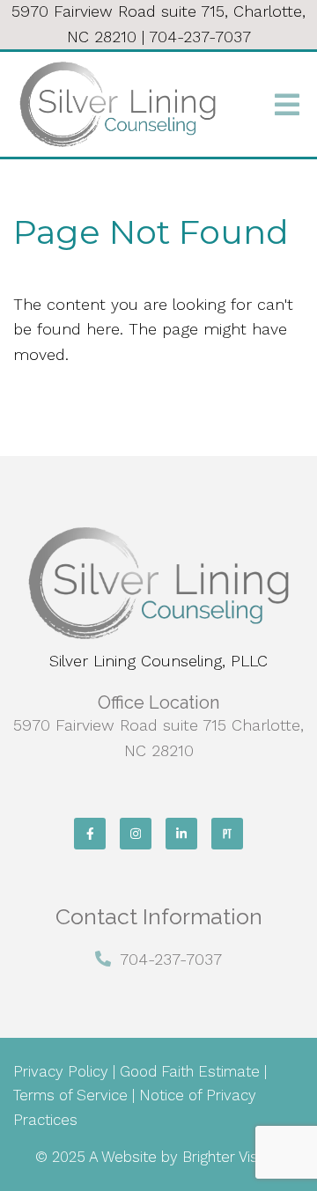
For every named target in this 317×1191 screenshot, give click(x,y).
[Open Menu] (287, 105)
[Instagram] (135, 833)
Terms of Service (70, 1095)
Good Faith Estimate (190, 1071)
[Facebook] (90, 833)
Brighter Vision (229, 1156)
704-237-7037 (200, 36)
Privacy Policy (60, 1071)
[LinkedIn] (181, 833)
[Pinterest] (227, 833)
